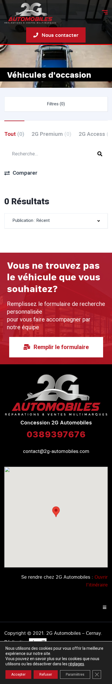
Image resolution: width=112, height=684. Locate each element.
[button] (56, 511)
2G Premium (52, 134)
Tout (14, 134)
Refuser (45, 674)
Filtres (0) (56, 103)
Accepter (18, 674)
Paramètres (75, 674)
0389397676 (56, 434)
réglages (76, 664)
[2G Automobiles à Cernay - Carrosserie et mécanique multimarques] (30, 13)
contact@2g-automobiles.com (56, 451)
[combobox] (56, 220)
